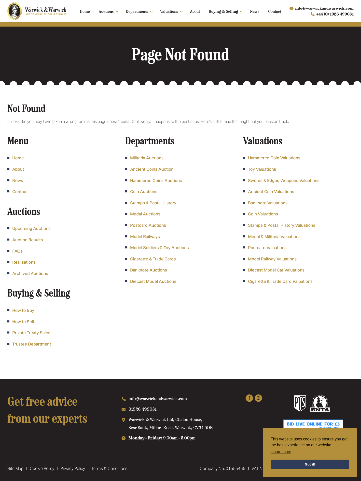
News (254, 11)
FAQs (17, 251)
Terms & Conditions (109, 468)
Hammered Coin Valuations (274, 158)
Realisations (24, 262)
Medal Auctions (145, 214)
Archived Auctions (30, 273)
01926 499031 (142, 409)
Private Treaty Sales (31, 332)
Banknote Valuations (268, 203)
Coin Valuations (263, 214)
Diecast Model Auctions (153, 281)
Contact (274, 11)
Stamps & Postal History (153, 203)
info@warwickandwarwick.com (324, 8)
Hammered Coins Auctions (156, 180)
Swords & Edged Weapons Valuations (283, 180)
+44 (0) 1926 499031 (335, 14)
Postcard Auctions (148, 225)
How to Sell (23, 321)
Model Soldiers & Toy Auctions (159, 247)
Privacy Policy (72, 468)
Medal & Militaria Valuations (274, 236)
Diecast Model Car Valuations (276, 270)
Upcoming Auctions (31, 228)
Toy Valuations (262, 169)
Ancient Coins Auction (152, 169)
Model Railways (145, 236)
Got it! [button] (310, 464)
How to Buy (23, 310)
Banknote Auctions (148, 270)
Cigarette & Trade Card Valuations (280, 281)
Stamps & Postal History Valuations (281, 225)
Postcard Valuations (267, 247)
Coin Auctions (143, 191)
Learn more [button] (281, 452)
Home (85, 11)
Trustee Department (31, 344)
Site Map (15, 468)
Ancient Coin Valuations (271, 191)
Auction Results (27, 239)
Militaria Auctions (147, 158)
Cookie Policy (42, 468)
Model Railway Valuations (272, 259)
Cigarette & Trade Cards (153, 259)
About (195, 11)
